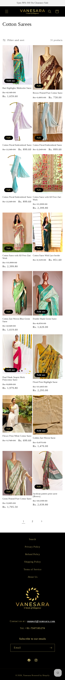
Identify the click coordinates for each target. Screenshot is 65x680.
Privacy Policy (32, 547)
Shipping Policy (32, 562)
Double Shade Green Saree (44, 319)
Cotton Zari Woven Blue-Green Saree (16, 320)
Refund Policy (32, 554)
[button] (6, 11)
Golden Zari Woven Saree (44, 438)
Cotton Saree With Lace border (46, 255)
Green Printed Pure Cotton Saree (17, 499)
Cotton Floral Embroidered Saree (17, 145)
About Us (33, 577)
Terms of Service (33, 569)
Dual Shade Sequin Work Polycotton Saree (13, 378)
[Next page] (41, 521)
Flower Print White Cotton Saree (17, 436)
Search (32, 539)
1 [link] (23, 521)
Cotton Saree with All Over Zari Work (47, 198)
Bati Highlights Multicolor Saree (16, 88)
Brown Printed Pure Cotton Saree (47, 93)
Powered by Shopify (41, 675)
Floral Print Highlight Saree (45, 382)
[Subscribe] (51, 648)
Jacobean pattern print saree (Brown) (45, 495)
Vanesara (27, 675)
